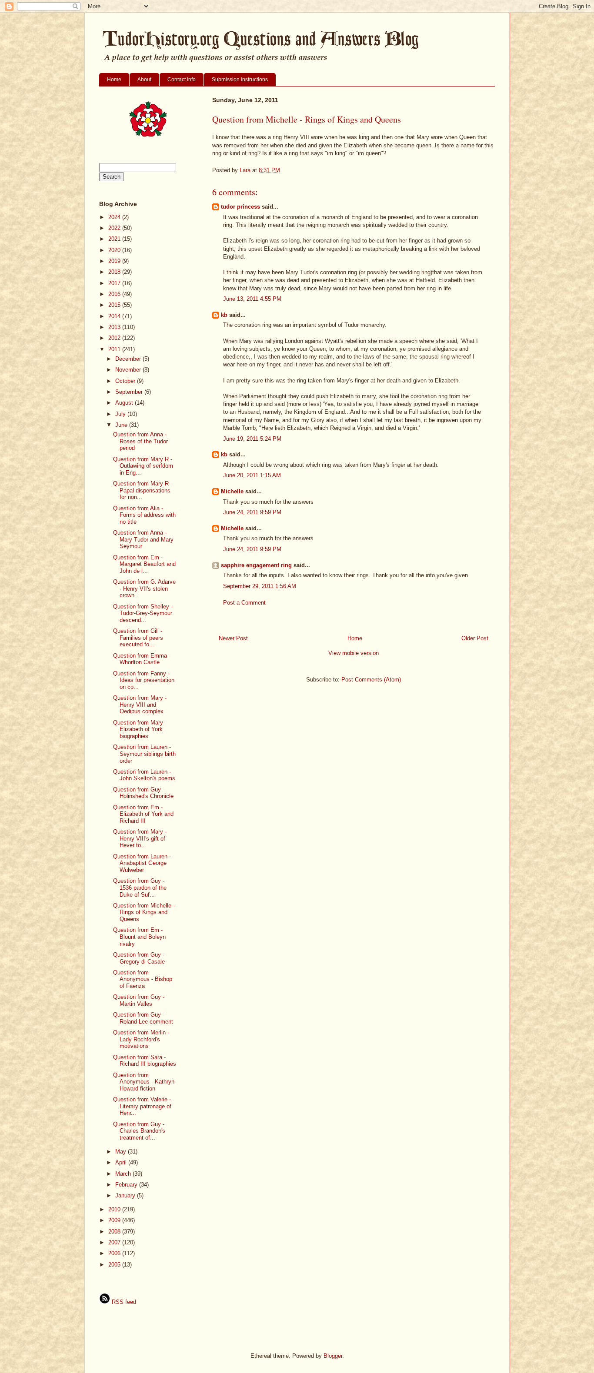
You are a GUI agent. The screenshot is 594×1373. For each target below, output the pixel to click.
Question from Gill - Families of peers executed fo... (138, 638)
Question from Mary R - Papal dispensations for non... (142, 490)
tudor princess (240, 206)
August (125, 402)
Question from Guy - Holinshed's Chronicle (143, 793)
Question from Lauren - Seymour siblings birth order (144, 754)
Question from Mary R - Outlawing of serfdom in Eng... (143, 466)
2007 (115, 1242)
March (124, 1173)
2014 (115, 316)
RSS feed (123, 1302)
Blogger (333, 1356)
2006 (115, 1253)
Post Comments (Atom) (371, 679)
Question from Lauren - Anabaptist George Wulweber (142, 863)
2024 (115, 217)
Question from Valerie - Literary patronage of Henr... (142, 1106)
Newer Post (233, 638)
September (129, 392)
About (144, 79)
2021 (115, 239)
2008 (115, 1231)
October (126, 381)
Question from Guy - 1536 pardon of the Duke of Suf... (140, 888)
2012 (115, 338)
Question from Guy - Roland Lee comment (143, 1018)
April (121, 1162)
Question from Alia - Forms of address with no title (144, 515)
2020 (115, 250)
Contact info (181, 79)
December (129, 359)
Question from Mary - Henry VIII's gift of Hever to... (140, 838)
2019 (115, 261)
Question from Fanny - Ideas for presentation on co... (143, 680)
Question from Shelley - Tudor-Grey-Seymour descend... (143, 613)
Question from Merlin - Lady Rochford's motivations (141, 1039)
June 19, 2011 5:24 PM (252, 439)
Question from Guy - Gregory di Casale (139, 958)
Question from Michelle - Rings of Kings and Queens (144, 912)
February (127, 1184)
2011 (115, 349)
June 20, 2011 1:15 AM (252, 475)
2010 (115, 1209)
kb (224, 315)
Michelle (232, 491)
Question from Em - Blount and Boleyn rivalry (139, 937)
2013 (115, 327)
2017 (115, 283)
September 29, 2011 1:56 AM (259, 586)
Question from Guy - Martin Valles (138, 1000)
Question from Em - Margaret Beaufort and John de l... (144, 564)
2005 (115, 1264)
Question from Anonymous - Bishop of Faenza (142, 979)
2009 (115, 1220)
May (121, 1151)
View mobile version (353, 653)
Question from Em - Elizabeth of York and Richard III (143, 814)
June (122, 425)
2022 (115, 228)
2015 (115, 305)
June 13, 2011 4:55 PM (252, 299)
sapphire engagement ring (256, 565)
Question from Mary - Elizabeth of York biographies (140, 729)
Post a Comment (244, 602)
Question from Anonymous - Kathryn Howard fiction (143, 1082)
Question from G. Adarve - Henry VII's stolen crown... (144, 588)
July (121, 414)
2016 (115, 294)
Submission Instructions (240, 79)
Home (114, 79)
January (126, 1195)
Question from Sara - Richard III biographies (144, 1060)
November (129, 369)
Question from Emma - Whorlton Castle (141, 659)
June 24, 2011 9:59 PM (252, 512)
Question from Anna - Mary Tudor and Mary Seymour (143, 539)
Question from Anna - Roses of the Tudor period (140, 441)
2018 (115, 272)
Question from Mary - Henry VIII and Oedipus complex (140, 705)
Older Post (474, 638)
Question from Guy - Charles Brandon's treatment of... (139, 1131)
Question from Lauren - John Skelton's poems (144, 775)
